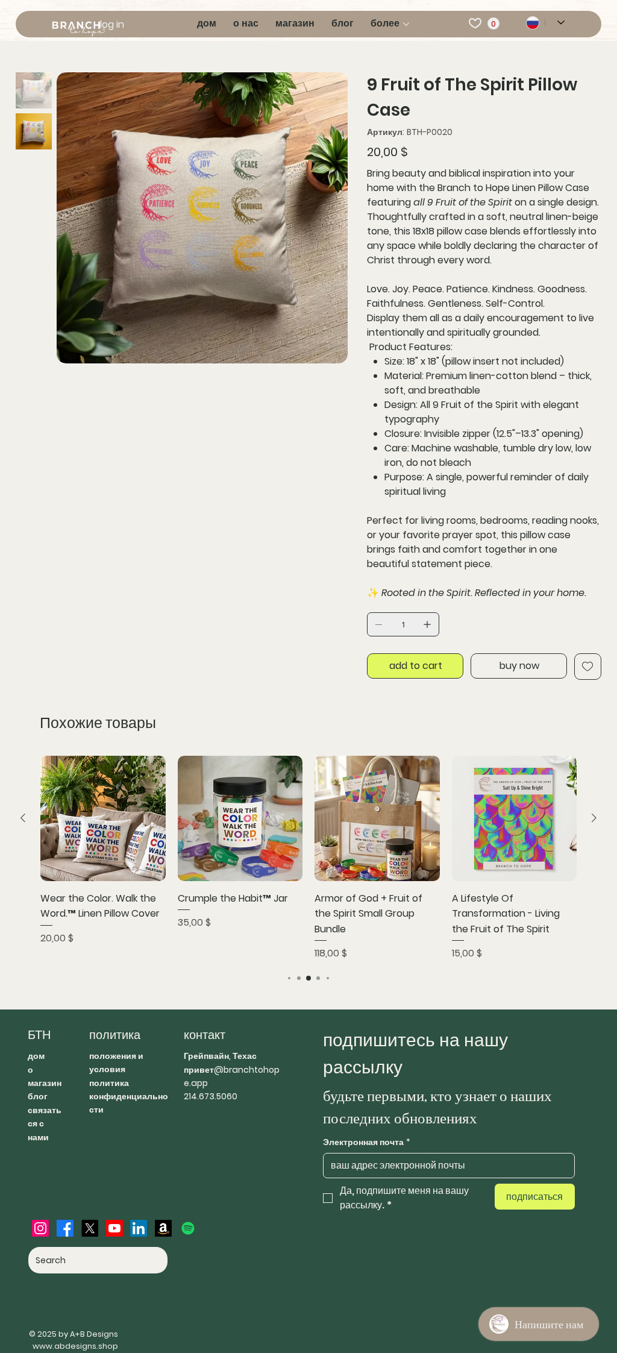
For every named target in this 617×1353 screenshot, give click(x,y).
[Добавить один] (427, 624)
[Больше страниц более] (406, 24)
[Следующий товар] (594, 818)
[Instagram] (40, 1228)
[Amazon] (163, 1228)
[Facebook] (65, 1228)
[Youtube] (114, 1228)
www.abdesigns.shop (75, 1346)
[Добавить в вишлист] (587, 666)
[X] (89, 1228)
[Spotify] (188, 1228)
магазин (44, 1083)
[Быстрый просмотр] (103, 818)
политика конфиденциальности (128, 1096)
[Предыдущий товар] (23, 818)
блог (38, 1096)
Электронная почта (366, 1142)
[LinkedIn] (138, 1228)
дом (36, 1056)
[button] (493, 23)
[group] (308, 858)
